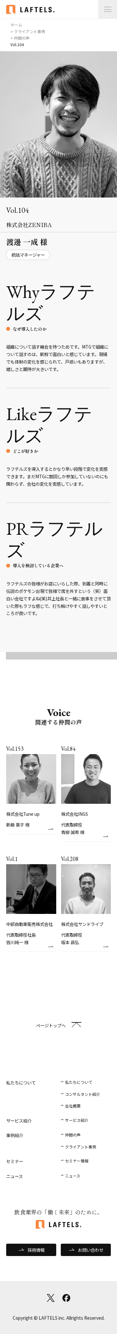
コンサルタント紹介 (82, 1094)
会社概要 (73, 1106)
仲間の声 (73, 1134)
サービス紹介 (76, 1120)
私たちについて (78, 1082)
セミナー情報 (76, 1160)
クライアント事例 (80, 1146)
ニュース (72, 1175)
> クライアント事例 (27, 31)
